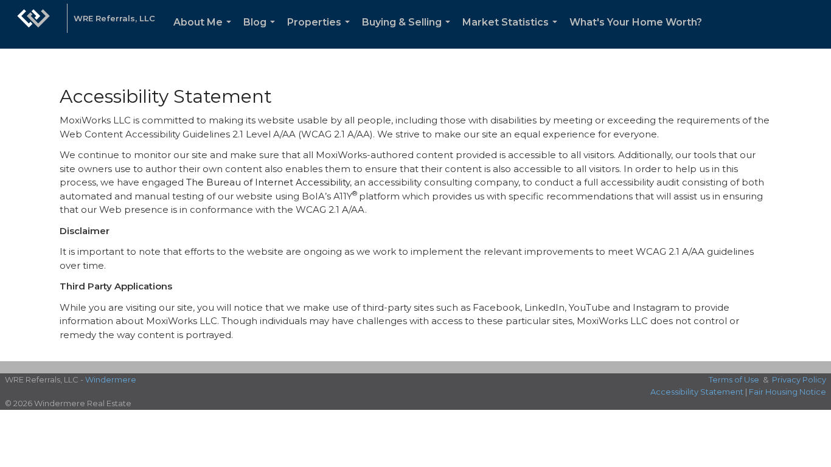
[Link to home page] (33, 24)
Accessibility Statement (696, 391)
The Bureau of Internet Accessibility (268, 182)
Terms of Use (734, 379)
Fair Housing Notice (787, 391)
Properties (321, 32)
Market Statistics (512, 32)
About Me (204, 32)
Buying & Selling (408, 32)
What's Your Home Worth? (635, 22)
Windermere (110, 379)
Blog (261, 32)
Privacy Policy (799, 379)
